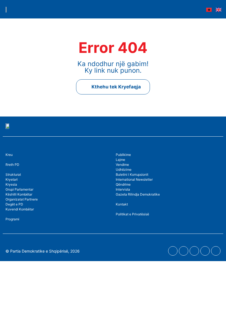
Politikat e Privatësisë (132, 214)
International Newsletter (134, 179)
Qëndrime (123, 184)
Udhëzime (123, 169)
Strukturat (13, 174)
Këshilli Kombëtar (19, 194)
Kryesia (11, 184)
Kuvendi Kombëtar (20, 209)
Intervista (123, 189)
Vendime (122, 164)
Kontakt (122, 204)
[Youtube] (183, 251)
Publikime (123, 155)
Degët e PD (14, 204)
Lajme (120, 160)
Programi (12, 219)
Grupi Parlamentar (19, 189)
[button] (192, 9)
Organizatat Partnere (22, 199)
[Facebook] (172, 251)
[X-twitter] (205, 251)
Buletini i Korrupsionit (132, 174)
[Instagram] (194, 251)
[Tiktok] (215, 251)
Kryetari (12, 179)
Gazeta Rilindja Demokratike (138, 194)
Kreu (9, 155)
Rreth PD (12, 164)
